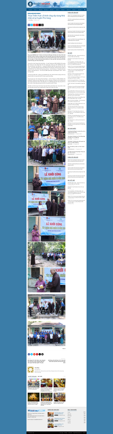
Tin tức (35, 9)
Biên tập (66, 432)
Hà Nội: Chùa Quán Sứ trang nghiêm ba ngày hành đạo (59, 403)
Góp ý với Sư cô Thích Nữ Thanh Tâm (78, 49)
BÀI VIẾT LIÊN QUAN (32, 376)
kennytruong (70, 27)
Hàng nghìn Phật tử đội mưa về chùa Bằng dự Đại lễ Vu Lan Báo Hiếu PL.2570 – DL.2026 (76, 98)
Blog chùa (40, 9)
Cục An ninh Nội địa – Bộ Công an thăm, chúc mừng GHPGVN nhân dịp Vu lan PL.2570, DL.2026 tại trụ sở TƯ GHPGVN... (46, 390)
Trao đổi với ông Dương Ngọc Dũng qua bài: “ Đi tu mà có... (76, 152)
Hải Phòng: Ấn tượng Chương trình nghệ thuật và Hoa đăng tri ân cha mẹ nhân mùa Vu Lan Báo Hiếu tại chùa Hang (76, 124)
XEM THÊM (40, 376)
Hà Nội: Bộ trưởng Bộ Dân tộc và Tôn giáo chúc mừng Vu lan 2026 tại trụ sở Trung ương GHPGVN (46, 404)
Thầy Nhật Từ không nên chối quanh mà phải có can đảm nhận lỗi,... (76, 142)
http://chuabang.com (37, 369)
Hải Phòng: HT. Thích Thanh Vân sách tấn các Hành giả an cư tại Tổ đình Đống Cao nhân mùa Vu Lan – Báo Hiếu (76, 112)
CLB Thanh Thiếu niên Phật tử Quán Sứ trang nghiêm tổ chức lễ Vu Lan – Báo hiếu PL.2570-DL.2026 (76, 108)
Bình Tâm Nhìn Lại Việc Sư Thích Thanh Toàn (76, 147)
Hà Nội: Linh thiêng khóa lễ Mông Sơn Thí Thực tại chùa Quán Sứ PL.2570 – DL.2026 (33, 403)
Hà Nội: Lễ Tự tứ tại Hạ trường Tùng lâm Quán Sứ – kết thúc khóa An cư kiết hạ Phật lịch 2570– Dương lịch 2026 (76, 70)
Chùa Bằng (37, 367)
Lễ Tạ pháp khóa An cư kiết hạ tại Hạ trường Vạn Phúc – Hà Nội (76, 120)
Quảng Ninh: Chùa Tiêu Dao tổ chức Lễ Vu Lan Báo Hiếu (33, 389)
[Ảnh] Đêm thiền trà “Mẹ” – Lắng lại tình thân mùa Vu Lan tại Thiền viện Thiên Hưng (76, 56)
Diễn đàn (51, 9)
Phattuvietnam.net (71, 133)
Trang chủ (30, 9)
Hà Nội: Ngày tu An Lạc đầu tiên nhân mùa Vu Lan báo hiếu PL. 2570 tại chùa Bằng (76, 104)
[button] (85, 9)
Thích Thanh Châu (71, 35)
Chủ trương (61, 432)
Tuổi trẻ (57, 9)
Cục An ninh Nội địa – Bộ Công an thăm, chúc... (58, 424)
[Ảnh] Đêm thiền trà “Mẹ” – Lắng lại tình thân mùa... (59, 413)
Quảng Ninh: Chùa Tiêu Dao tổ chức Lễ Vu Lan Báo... (59, 419)
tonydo (69, 23)
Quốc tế (69, 419)
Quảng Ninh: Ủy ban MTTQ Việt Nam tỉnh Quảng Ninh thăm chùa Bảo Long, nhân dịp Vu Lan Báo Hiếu (76, 87)
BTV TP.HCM (70, 138)
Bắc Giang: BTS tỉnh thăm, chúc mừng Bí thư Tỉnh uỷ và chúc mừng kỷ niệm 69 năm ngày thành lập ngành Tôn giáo (36, 361)
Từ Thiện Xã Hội (34, 13)
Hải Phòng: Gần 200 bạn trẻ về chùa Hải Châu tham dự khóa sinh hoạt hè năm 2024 (56, 361)
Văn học (73, 9)
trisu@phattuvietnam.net (38, 419)
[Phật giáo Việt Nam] (56, 4)
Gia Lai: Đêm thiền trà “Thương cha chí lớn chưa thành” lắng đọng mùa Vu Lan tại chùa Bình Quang (76, 91)
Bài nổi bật (69, 415)
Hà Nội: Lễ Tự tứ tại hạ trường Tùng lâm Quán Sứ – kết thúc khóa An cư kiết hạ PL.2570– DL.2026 (59, 390)
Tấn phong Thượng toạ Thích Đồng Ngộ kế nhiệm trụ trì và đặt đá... (76, 137)
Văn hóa (68, 9)
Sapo (33, 432)
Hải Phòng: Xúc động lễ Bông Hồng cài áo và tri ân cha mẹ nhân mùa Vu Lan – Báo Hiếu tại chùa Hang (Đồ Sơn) (76, 116)
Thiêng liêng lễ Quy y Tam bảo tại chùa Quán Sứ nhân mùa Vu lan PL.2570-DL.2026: (76, 95)
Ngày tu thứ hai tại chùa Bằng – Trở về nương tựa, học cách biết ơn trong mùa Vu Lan (76, 101)
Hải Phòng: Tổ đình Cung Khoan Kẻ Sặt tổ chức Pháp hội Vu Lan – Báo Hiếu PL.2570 (76, 74)
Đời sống (45, 9)
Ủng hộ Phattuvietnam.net (77, 432)
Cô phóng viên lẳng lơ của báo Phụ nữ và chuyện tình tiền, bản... (76, 132)
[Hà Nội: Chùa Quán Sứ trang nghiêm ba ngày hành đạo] (59, 397)
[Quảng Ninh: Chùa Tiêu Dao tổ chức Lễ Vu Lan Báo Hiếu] (33, 383)
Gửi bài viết (70, 432)
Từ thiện (38, 13)
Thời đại (62, 9)
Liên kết (84, 432)
